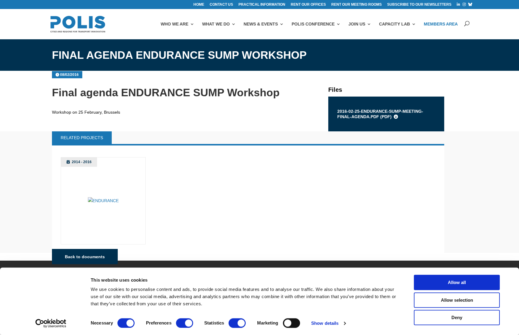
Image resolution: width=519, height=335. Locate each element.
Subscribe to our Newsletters (419, 5)
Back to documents (85, 256)
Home (198, 5)
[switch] (184, 323)
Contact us (221, 5)
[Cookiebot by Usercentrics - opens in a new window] (51, 323)
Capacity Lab (394, 24)
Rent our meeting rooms (356, 5)
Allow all (457, 282)
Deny (456, 317)
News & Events (261, 24)
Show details (324, 323)
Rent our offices (308, 5)
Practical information (261, 5)
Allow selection (457, 300)
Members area (441, 24)
